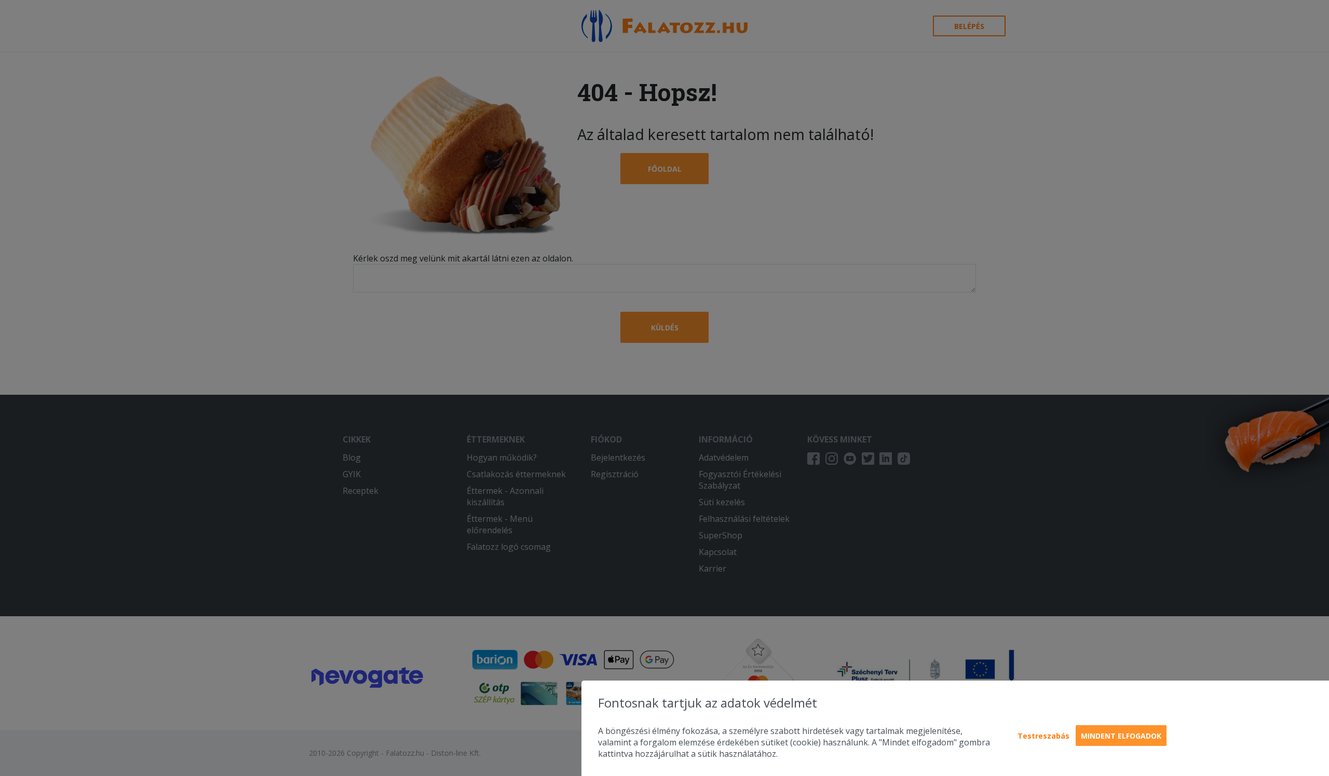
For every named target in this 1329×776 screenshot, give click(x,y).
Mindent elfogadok (1121, 736)
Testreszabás (1043, 736)
